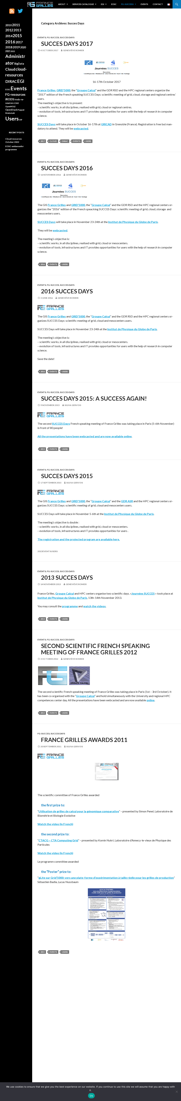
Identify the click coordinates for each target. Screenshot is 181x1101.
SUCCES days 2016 (67, 167)
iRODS (9, 99)
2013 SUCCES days (67, 577)
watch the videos (94, 606)
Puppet (21, 110)
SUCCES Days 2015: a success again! (94, 398)
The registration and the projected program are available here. (78, 539)
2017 (42, 141)
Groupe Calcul (86, 90)
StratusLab (10, 113)
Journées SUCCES (143, 593)
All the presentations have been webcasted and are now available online (84, 436)
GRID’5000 (63, 90)
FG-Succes (53, 37)
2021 (7, 51)
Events (144, 4)
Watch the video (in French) (55, 824)
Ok (91, 1095)
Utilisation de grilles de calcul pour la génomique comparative (79, 811)
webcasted (81, 128)
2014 (8, 36)
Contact (158, 4)
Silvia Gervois (73, 405)
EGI (102, 4)
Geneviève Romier (73, 50)
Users (88, 141)
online (150, 700)
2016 (42, 264)
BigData (19, 63)
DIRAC (65, 141)
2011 (42, 952)
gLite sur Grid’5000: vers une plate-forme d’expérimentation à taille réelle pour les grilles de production (106, 877)
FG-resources (15, 94)
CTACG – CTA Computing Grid (58, 840)
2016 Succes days (67, 291)
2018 (8, 47)
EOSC (113, 4)
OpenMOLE (10, 106)
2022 (13, 51)
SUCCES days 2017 (67, 43)
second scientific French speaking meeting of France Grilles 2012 (95, 649)
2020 (23, 47)
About (61, 4)
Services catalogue (83, 4)
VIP (20, 120)
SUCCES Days (46, 124)
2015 (42, 449)
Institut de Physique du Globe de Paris (133, 221)
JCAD (16, 103)
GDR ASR (127, 501)
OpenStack (11, 109)
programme (70, 606)
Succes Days (67, 37)
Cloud (53, 141)
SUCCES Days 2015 (67, 475)
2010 (8, 25)
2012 (42, 713)
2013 (42, 619)
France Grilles (46, 90)
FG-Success (127, 4)
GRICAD (106, 124)
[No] (176, 1091)
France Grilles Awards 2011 (84, 739)
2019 (16, 47)
